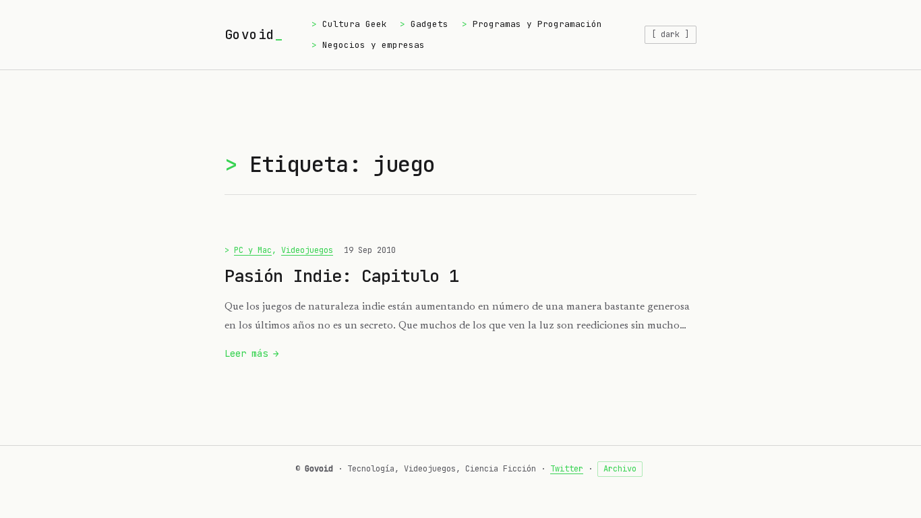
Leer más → (252, 354)
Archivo (619, 468)
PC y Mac (253, 250)
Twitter (566, 468)
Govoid (249, 34)
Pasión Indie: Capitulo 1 (342, 276)
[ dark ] (670, 34)
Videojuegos (307, 250)
